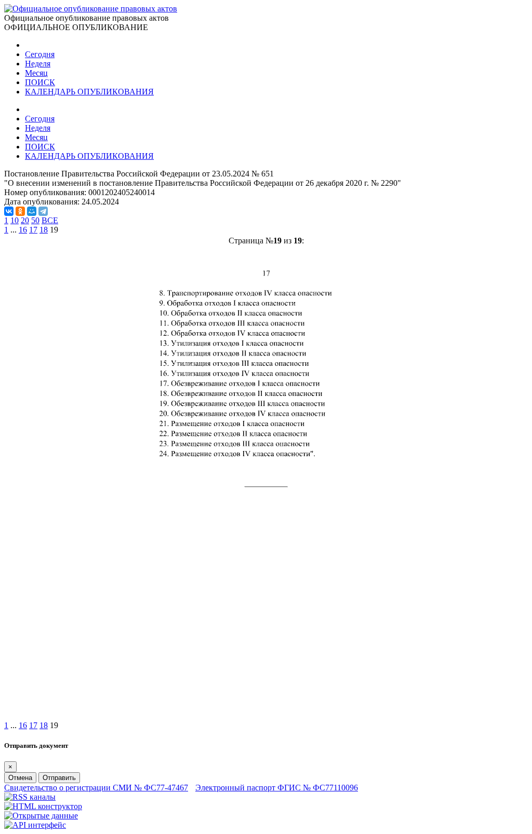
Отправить (59, 778)
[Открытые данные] (41, 815)
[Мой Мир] (31, 211)
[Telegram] (43, 211)
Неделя (37, 63)
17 (33, 229)
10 (14, 220)
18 (43, 229)
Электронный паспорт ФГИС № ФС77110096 (276, 787)
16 (23, 229)
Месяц (36, 73)
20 (25, 220)
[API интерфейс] (35, 825)
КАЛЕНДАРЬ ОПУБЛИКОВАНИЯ (89, 91)
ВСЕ (50, 220)
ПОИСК (40, 82)
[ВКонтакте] (9, 211)
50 (35, 220)
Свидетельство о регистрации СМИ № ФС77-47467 (96, 787)
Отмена (20, 778)
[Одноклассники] (20, 211)
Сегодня (40, 54)
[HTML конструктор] (43, 806)
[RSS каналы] (30, 796)
